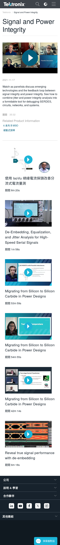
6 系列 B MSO (10, 125)
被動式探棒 (9, 130)
